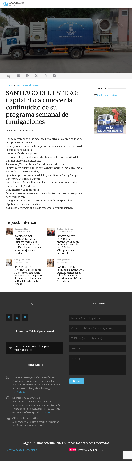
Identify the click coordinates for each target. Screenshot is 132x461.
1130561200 (19, 391)
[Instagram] (17, 317)
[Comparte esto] (27, 76)
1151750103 (45, 412)
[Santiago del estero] (110, 120)
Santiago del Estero (107, 95)
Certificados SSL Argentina (21, 449)
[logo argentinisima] (13, 4)
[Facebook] (9, 317)
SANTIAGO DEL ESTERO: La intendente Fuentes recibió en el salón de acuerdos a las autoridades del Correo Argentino (70, 274)
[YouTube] (25, 317)
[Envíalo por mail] (18, 76)
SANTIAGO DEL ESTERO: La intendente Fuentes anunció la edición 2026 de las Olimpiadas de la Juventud (69, 245)
